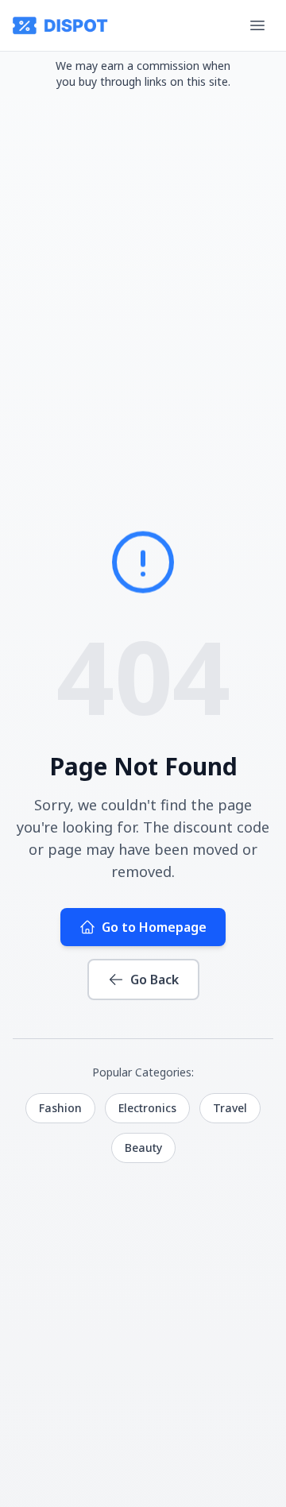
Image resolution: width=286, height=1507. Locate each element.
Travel (230, 1107)
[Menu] (257, 25)
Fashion (60, 1107)
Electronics (147, 1107)
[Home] (60, 25)
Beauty (143, 1147)
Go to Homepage (154, 927)
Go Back (154, 979)
